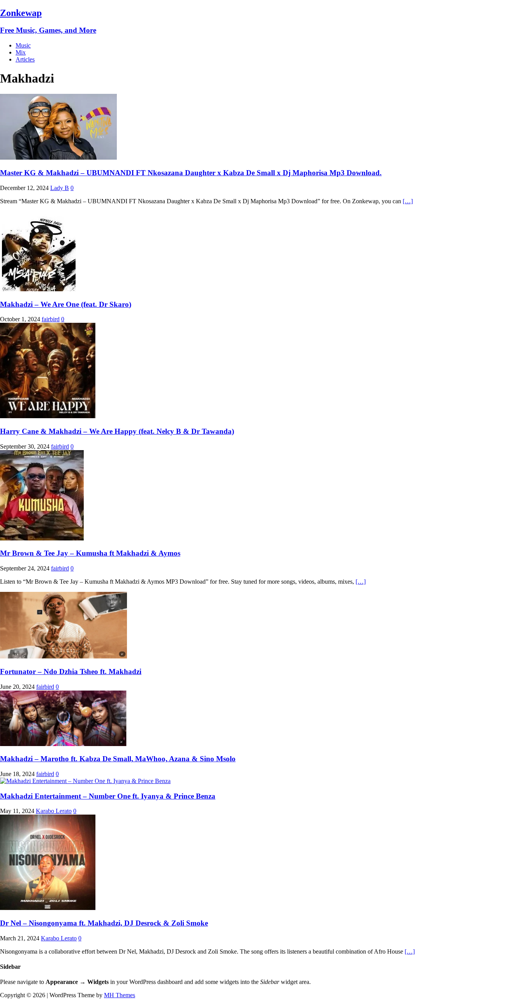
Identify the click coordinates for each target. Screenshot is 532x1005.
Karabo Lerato (54, 811)
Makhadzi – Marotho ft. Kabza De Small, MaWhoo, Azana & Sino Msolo (118, 759)
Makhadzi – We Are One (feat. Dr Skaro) (65, 304)
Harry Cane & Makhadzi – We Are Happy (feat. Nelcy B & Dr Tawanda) (117, 431)
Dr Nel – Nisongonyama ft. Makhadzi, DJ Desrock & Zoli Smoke (104, 923)
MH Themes (119, 995)
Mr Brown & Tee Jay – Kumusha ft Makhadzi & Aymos (90, 553)
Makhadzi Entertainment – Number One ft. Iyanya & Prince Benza (107, 796)
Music (23, 45)
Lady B (59, 188)
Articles (25, 59)
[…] (408, 201)
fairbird (51, 319)
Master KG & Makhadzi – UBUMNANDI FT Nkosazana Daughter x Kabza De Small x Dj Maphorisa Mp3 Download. (191, 173)
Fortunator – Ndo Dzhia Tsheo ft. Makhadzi (70, 671)
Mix (21, 52)
